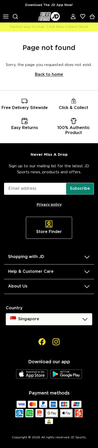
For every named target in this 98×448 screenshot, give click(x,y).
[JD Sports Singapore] (49, 16)
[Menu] (6, 16)
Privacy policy (49, 204)
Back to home (49, 74)
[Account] (73, 16)
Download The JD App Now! (49, 5)
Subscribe (80, 188)
